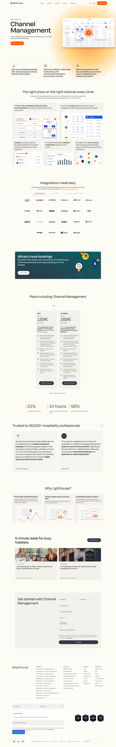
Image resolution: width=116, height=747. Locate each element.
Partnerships (87, 673)
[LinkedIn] (18, 741)
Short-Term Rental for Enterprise (71, 686)
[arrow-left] (96, 425)
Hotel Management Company (70, 683)
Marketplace (87, 683)
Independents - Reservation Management (46, 688)
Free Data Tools (99, 681)
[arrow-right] (102, 425)
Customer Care (87, 676)
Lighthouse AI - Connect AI (42, 695)
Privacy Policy (54, 741)
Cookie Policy (62, 741)
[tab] (39, 193)
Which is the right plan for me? (58, 393)
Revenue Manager (67, 669)
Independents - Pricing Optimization (45, 678)
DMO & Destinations (68, 688)
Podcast (97, 683)
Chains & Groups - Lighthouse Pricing (45, 669)
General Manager (67, 671)
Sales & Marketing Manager (70, 673)
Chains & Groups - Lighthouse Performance (46, 671)
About (85, 669)
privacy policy (70, 638)
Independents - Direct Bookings (43, 683)
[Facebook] (14, 741)
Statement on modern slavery (73, 741)
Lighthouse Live (99, 686)
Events (96, 673)
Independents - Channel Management (45, 681)
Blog (96, 671)
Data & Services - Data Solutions (44, 690)
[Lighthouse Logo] (16, 3)
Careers (85, 671)
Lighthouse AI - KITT (41, 698)
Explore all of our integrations (69, 189)
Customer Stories (99, 678)
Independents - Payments (42, 686)
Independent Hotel (68, 681)
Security (86, 681)
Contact (85, 678)
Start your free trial (46, 383)
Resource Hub (98, 669)
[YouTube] (23, 741)
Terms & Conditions (45, 741)
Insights (97, 676)
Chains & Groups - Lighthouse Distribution (46, 676)
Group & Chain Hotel (68, 678)
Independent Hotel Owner (69, 676)
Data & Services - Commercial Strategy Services (47, 693)
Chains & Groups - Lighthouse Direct (45, 673)
